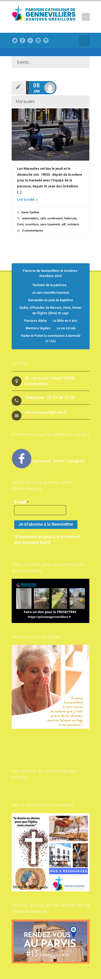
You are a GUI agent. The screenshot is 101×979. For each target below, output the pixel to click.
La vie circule (66, 328)
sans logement (50, 224)
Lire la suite (26, 199)
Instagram (76, 461)
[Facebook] (22, 40)
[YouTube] (30, 40)
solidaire (73, 224)
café (43, 218)
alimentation (30, 218)
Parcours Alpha (35, 321)
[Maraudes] (51, 134)
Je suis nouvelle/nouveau (50, 292)
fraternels (70, 218)
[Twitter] (15, 40)
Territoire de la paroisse (49, 285)
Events (23, 62)
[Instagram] (46, 40)
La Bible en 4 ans (65, 321)
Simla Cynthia (30, 212)
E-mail (21, 502)
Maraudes (25, 101)
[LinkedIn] (38, 40)
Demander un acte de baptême (50, 300)
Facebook (42, 461)
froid (20, 224)
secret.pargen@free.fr (46, 412)
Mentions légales (38, 328)
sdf (63, 224)
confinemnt (54, 218)
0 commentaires (32, 230)
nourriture (32, 224)
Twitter (59, 461)
